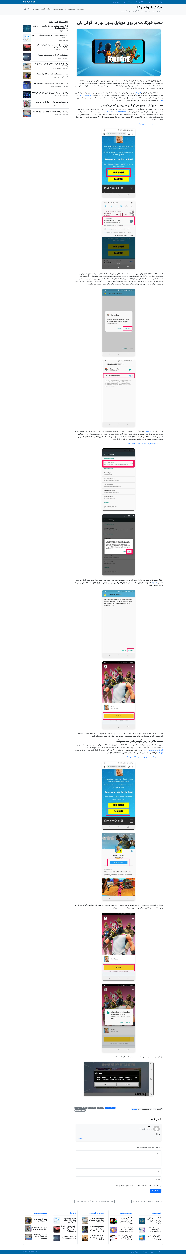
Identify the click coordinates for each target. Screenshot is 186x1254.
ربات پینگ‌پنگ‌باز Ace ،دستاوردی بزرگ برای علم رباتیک (49, 111)
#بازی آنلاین (100, 1108)
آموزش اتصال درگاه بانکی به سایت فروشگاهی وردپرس (155, 1230)
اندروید (138, 93)
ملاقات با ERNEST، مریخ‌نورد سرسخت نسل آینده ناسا (97, 1238)
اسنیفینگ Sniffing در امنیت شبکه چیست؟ (53, 55)
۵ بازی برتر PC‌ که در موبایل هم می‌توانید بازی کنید (142, 757)
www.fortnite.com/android (116, 112)
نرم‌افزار (73, 1213)
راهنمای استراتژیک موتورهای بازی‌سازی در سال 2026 (50, 93)
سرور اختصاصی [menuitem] (128, 2)
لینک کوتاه (134, 1109)
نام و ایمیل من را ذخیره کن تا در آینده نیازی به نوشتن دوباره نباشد (136, 1185)
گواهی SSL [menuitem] (139, 2)
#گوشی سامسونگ (80, 1110)
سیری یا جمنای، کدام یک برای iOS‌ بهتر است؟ (52, 74)
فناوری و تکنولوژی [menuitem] (39, 9)
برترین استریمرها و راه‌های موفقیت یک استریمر (143, 443)
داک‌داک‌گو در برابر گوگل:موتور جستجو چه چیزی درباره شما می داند (126, 1221)
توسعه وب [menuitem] (80, 9)
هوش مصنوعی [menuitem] (58, 9)
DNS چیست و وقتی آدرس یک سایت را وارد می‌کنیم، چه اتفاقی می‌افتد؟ (50, 27)
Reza (150, 1126)
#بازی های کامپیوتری (80, 1108)
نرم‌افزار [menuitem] (49, 9)
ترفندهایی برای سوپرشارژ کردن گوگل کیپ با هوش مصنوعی (126, 1230)
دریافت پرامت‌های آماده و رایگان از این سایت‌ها (52, 102)
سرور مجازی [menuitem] (116, 2)
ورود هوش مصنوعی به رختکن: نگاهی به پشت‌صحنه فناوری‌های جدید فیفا (97, 1229)
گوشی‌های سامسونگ (86, 95)
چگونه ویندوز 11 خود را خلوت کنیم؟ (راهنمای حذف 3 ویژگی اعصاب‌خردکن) (50, 46)
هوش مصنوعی (40, 1213)
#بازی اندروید (91, 1108)
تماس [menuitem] (159, 1252)
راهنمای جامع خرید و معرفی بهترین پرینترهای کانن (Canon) (50, 64)
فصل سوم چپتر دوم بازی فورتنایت (147, 124)
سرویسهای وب (126, 1213)
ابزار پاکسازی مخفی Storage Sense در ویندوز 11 (51, 83)
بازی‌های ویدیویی (110, 1108)
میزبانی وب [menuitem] (149, 2)
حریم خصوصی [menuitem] (135, 1252)
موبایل (160, 100)
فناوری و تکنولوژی (96, 1213)
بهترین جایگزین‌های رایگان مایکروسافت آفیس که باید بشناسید (50, 36)
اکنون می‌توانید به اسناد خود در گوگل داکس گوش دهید (125, 1238)
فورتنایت (154, 582)
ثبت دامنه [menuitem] (159, 2)
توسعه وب (156, 1213)
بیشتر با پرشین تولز (148, 7)
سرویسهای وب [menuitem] (70, 9)
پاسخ (79, 1138)
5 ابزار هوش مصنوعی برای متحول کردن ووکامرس (154, 1238)
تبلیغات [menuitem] (145, 1252)
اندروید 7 (147, 431)
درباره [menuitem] (152, 1252)
